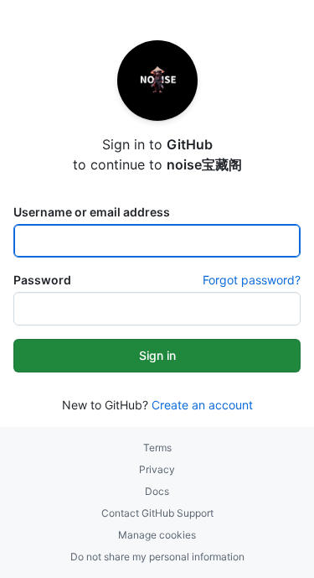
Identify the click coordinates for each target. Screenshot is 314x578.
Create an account (202, 405)
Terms (157, 447)
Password (42, 280)
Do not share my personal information (157, 556)
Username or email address (91, 212)
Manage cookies (157, 535)
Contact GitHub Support (157, 513)
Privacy (157, 469)
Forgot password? (252, 280)
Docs (157, 491)
